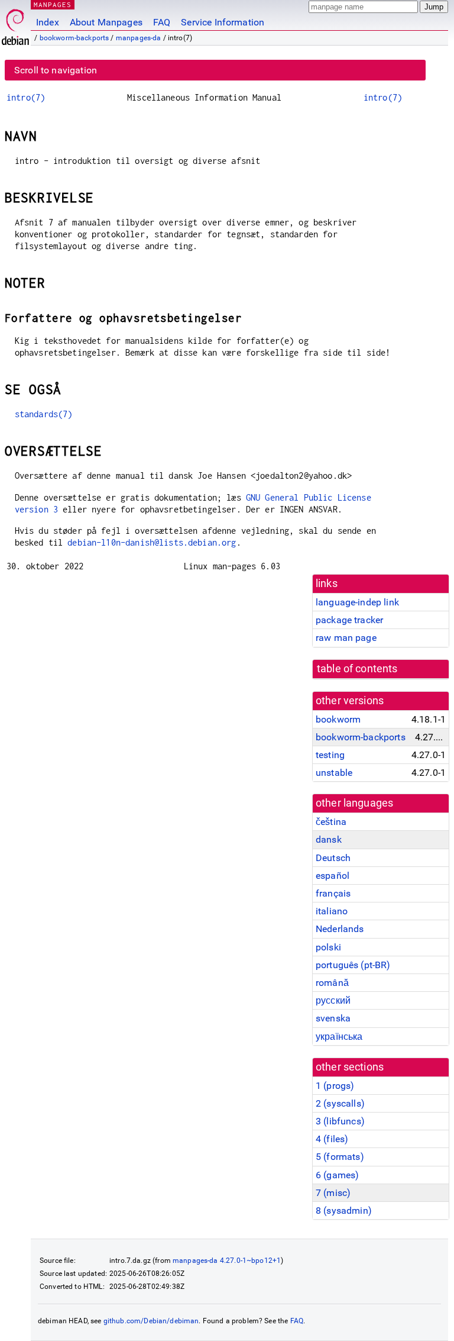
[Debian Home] (15, 24)
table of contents (357, 669)
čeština (331, 821)
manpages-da (138, 38)
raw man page (346, 637)
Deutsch (333, 857)
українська (339, 1036)
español (332, 875)
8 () (344, 1210)
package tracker (349, 620)
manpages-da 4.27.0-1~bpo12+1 (227, 1260)
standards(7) (44, 414)
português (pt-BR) (353, 965)
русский (333, 1000)
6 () (337, 1175)
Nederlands (340, 928)
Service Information (222, 22)
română (332, 982)
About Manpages (106, 22)
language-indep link (357, 602)
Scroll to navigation (55, 70)
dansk (329, 839)
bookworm (338, 719)
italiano (332, 911)
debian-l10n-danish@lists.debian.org (151, 542)
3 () (340, 1121)
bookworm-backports (74, 38)
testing (330, 754)
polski (328, 947)
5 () (340, 1156)
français (333, 893)
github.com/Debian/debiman (151, 1321)
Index (47, 22)
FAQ (161, 22)
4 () (332, 1139)
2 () (340, 1103)
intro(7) (26, 97)
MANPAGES (53, 4)
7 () (333, 1192)
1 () (335, 1085)
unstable (334, 772)
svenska (333, 1018)
